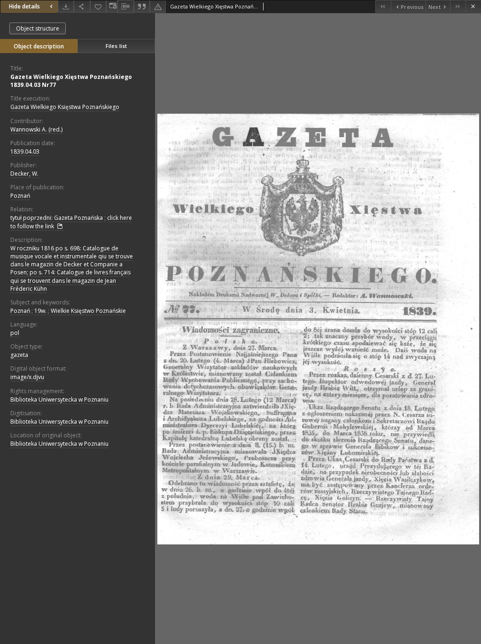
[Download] (66, 6)
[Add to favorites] (98, 6)
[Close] (473, 6)
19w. (40, 311)
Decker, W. (24, 174)
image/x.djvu (27, 377)
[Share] (82, 6)
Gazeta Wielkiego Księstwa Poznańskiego (64, 107)
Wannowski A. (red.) (36, 129)
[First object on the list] (383, 6)
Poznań (20, 196)
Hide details (24, 6)
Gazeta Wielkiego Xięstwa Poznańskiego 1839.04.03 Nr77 (71, 81)
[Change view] (111, 6)
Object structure (37, 28)
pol (14, 333)
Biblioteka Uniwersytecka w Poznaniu (59, 399)
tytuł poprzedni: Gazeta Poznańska (56, 218)
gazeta (19, 355)
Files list (116, 45)
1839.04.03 (24, 151)
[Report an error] (158, 6)
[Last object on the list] (457, 6)
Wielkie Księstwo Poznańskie (88, 311)
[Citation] (142, 6)
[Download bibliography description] (125, 6)
